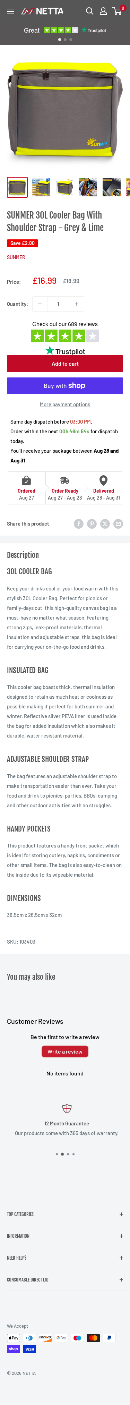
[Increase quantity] (76, 304)
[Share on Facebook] (79, 523)
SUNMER (16, 257)
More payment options (65, 404)
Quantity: (17, 304)
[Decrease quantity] (40, 304)
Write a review (65, 1051)
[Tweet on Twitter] (105, 523)
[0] (117, 11)
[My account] (103, 11)
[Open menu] (10, 11)
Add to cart (65, 363)
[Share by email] (118, 523)
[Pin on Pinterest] (92, 523)
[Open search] (90, 11)
